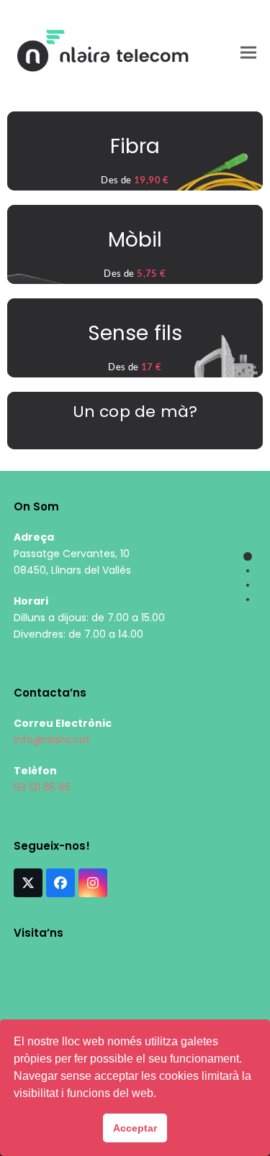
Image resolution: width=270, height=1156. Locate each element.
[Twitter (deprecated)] (28, 882)
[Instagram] (92, 882)
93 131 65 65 (42, 787)
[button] (248, 52)
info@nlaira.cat (52, 740)
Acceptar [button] (135, 1128)
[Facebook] (60, 882)
